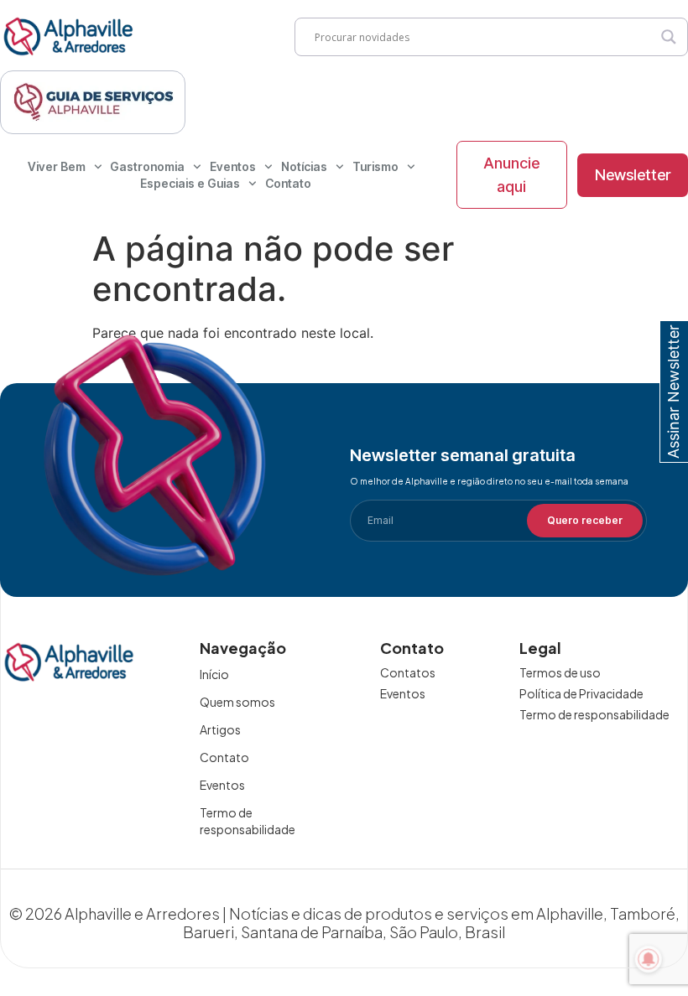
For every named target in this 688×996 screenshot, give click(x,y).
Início (214, 674)
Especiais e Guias (190, 183)
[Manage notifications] (648, 959)
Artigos (220, 729)
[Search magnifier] (668, 37)
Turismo (375, 166)
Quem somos (237, 701)
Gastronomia (147, 166)
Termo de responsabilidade (247, 821)
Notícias (304, 166)
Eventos (233, 166)
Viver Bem (57, 166)
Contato (288, 183)
